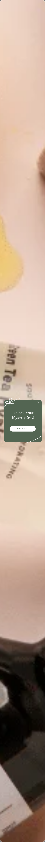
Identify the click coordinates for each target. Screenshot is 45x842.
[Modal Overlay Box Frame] (22, 421)
